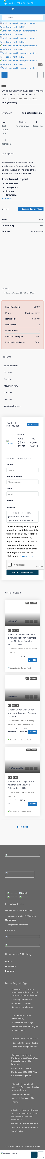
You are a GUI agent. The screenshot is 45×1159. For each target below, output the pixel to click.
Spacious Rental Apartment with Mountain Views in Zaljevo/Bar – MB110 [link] (21, 784)
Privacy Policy (26, 556)
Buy (9, 630)
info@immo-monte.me (18, 924)
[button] (34, 75)
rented (15, 777)
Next (25, 826)
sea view (8, 392)
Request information (22, 572)
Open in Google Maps (31, 209)
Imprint (8, 961)
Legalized (15, 630)
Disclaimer (10, 971)
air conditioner (11, 365)
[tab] (5, 75)
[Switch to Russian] (24, 897)
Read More (7, 198)
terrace (8, 399)
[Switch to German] (12, 897)
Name (9, 464)
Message (11, 507)
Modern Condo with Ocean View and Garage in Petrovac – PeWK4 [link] (22, 713)
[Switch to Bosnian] (12, 893)
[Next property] (34, 827)
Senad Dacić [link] (26, 668)
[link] (22, 613)
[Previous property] (10, 827)
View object (32, 424)
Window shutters (12, 406)
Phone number (14, 476)
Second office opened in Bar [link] (25, 1038)
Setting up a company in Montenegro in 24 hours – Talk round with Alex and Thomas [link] (25, 992)
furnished (8, 372)
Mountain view (11, 385)
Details (32, 660)
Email (9, 488)
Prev (19, 826)
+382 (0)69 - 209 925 (25, 3)
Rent (3, 86)
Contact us (10, 930)
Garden (8, 379)
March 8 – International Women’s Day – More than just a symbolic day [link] (25, 1087)
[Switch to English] (23, 893)
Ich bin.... (11, 500)
